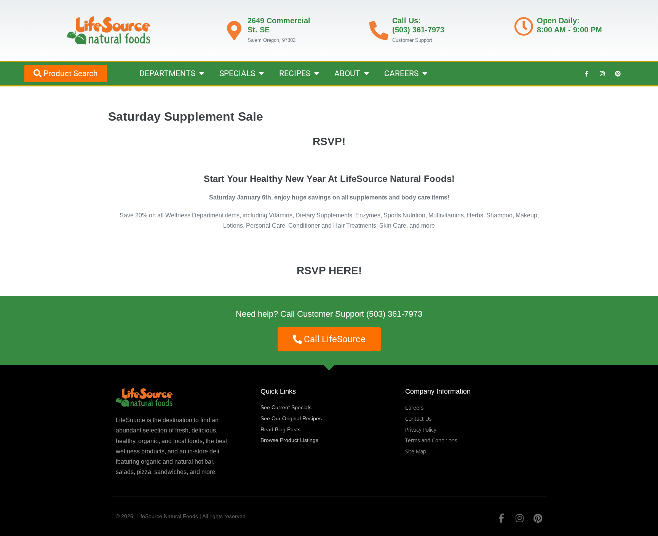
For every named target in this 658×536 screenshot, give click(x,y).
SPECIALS (237, 73)
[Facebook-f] (586, 73)
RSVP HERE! (329, 270)
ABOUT (347, 73)
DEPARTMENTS (167, 73)
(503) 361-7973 (394, 314)
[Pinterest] (617, 73)
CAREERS (401, 73)
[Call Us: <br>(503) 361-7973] (378, 30)
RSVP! (329, 141)
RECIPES (294, 73)
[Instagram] (602, 73)
